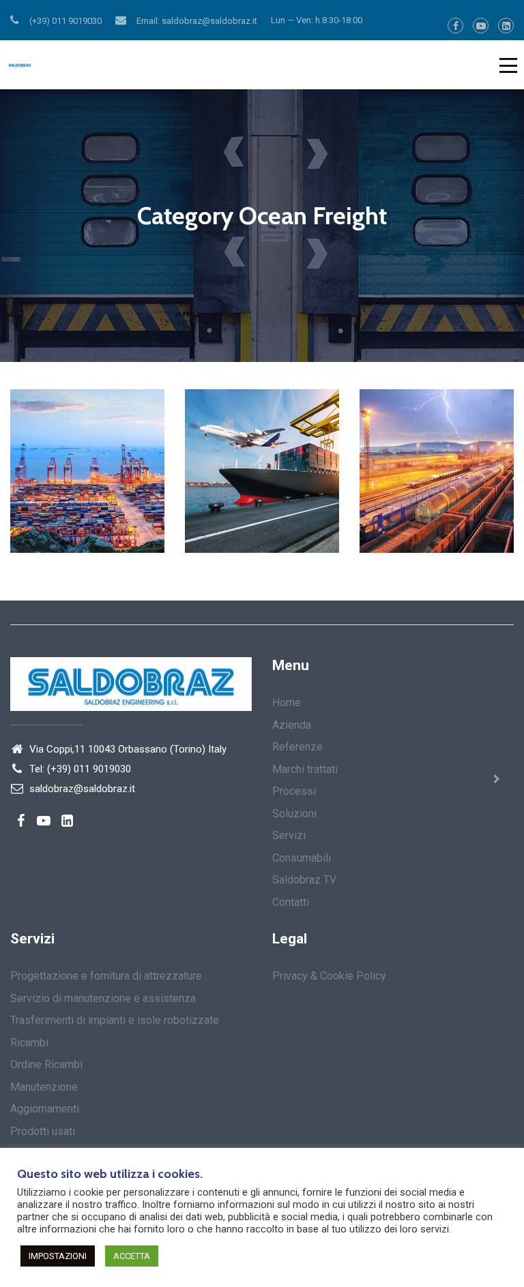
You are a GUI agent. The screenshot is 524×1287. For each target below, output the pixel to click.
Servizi (289, 835)
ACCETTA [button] (131, 1256)
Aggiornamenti (44, 1108)
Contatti (290, 902)
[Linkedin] (506, 25)
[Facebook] (455, 25)
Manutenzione (44, 1086)
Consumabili (301, 857)
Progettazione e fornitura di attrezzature (106, 975)
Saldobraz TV (304, 879)
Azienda (291, 724)
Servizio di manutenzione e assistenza (103, 998)
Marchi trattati (305, 769)
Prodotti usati (42, 1131)
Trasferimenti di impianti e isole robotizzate (114, 1020)
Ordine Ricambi (46, 1064)
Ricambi (29, 1042)
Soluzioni (294, 813)
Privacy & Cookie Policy (329, 975)
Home (286, 702)
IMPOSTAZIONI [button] (58, 1256)
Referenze (297, 746)
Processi (294, 791)
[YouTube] (481, 25)
